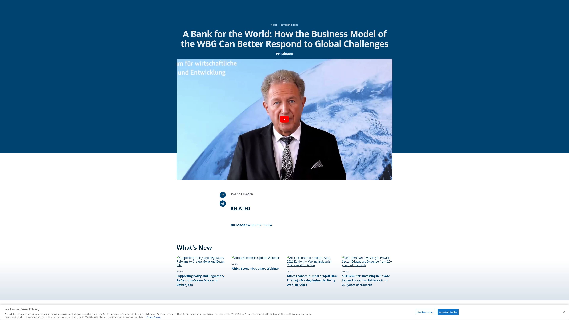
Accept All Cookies (448, 312)
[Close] (564, 312)
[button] (223, 203)
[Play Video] (284, 119)
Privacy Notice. (154, 317)
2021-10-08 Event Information (251, 225)
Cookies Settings (425, 312)
